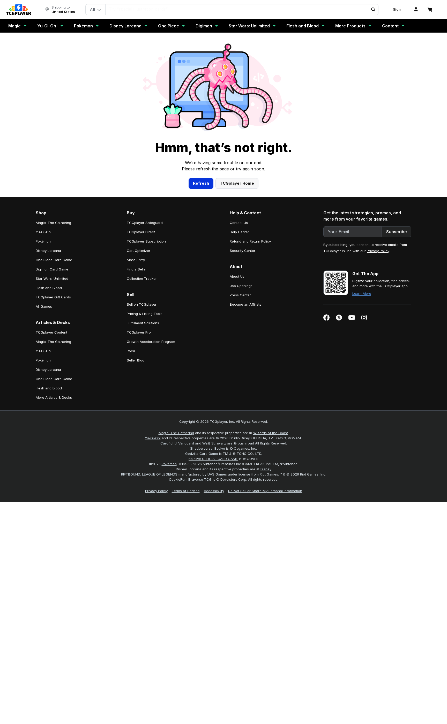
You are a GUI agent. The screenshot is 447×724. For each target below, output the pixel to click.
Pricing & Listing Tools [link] (144, 314)
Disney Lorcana (125, 25)
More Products (350, 25)
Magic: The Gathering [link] (53, 223)
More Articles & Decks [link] (54, 397)
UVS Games (217, 474)
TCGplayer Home (237, 183)
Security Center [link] (242, 250)
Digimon (204, 25)
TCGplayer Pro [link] (139, 332)
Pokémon (83, 25)
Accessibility (214, 491)
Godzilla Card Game (201, 453)
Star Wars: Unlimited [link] (52, 278)
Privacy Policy (378, 251)
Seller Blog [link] (135, 360)
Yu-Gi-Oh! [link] (43, 232)
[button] (373, 9)
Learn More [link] (361, 293)
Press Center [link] (240, 295)
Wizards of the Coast (270, 433)
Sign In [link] (399, 9)
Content (390, 25)
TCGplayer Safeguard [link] (145, 223)
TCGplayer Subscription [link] (146, 241)
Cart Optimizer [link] (138, 250)
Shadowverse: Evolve (207, 448)
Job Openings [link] (241, 286)
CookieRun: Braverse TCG (190, 479)
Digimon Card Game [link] (52, 269)
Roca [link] (131, 351)
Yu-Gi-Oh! (47, 25)
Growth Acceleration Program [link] (151, 342)
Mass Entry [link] (136, 260)
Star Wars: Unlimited (249, 25)
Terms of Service (186, 491)
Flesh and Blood (302, 25)
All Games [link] (44, 306)
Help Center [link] (239, 232)
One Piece (168, 25)
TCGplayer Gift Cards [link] (53, 297)
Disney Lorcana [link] (48, 250)
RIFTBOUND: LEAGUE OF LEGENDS (149, 474)
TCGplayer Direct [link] (141, 232)
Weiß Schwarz (214, 443)
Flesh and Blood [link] (49, 288)
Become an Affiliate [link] (246, 304)
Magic (14, 25)
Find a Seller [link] (137, 269)
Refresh (201, 183)
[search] (237, 9)
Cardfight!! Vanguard (177, 443)
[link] (18, 9)
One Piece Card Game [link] (54, 260)
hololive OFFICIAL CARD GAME (213, 459)
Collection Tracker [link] (142, 278)
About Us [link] (237, 276)
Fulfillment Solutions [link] (143, 323)
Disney (265, 469)
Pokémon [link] (43, 241)
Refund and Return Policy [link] (250, 241)
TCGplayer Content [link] (51, 332)
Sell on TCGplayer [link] (142, 304)
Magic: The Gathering (176, 433)
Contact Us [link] (239, 223)
